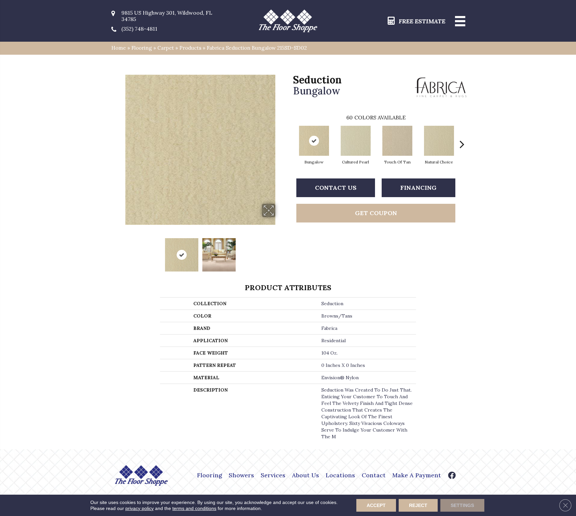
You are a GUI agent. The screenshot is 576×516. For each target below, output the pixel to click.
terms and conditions (194, 508)
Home (118, 48)
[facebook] (452, 476)
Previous (120, 251)
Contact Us (335, 187)
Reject (418, 505)
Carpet (165, 48)
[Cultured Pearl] (355, 140)
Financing (418, 187)
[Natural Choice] (439, 140)
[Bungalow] (314, 140)
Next (279, 251)
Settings (462, 505)
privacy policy (139, 508)
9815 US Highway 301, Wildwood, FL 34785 (166, 16)
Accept (376, 505)
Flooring (141, 48)
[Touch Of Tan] (397, 140)
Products (190, 48)
